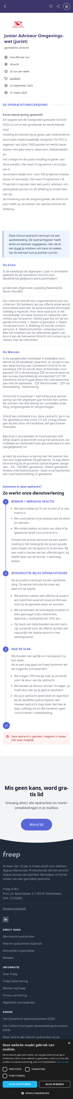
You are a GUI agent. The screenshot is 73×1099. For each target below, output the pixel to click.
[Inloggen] (66, 6)
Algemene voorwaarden (19, 1002)
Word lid (36, 824)
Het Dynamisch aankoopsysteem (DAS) (29, 1019)
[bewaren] (51, 6)
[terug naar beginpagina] (36, 854)
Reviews (8, 958)
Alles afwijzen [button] (55, 1084)
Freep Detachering (15, 981)
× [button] (69, 1043)
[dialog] (36, 1069)
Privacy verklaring (15, 995)
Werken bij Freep (14, 988)
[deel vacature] (58, 6)
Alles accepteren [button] (20, 1084)
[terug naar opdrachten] (24, 6)
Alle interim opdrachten (19, 936)
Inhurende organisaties (18, 951)
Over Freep (10, 974)
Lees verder (63, 1061)
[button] (36, 1093)
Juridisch (15, 78)
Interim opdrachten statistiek (22, 943)
